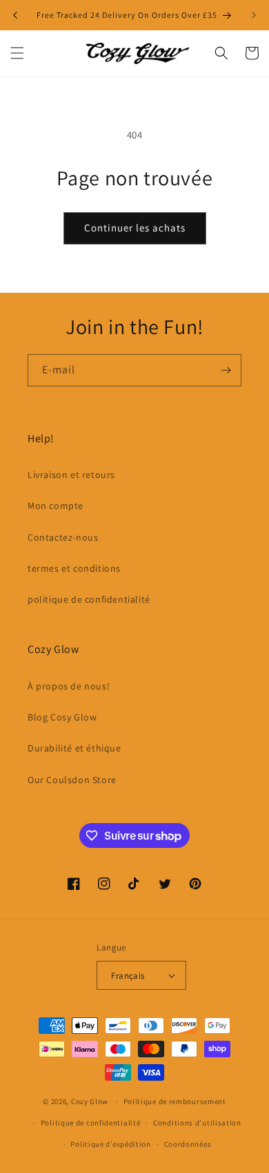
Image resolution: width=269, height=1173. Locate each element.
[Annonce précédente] (15, 15)
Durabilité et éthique (74, 748)
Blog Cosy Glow (62, 717)
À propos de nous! (69, 686)
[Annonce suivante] (254, 15)
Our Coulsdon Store (72, 780)
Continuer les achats (135, 227)
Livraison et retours (71, 474)
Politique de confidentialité (91, 1123)
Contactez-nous (63, 537)
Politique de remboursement (174, 1101)
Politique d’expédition (110, 1144)
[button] (17, 53)
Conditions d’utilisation (197, 1123)
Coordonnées (188, 1144)
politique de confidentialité (89, 599)
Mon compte (55, 505)
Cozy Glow (89, 1101)
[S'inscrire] (225, 370)
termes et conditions (74, 568)
